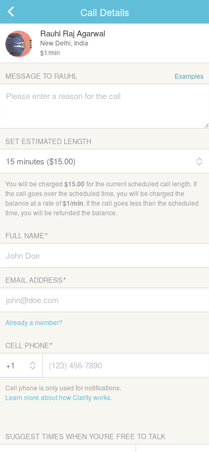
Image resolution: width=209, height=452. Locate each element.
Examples (189, 75)
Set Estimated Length (48, 141)
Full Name (26, 235)
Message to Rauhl (104, 76)
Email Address (35, 280)
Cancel (21, 12)
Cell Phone (28, 345)
